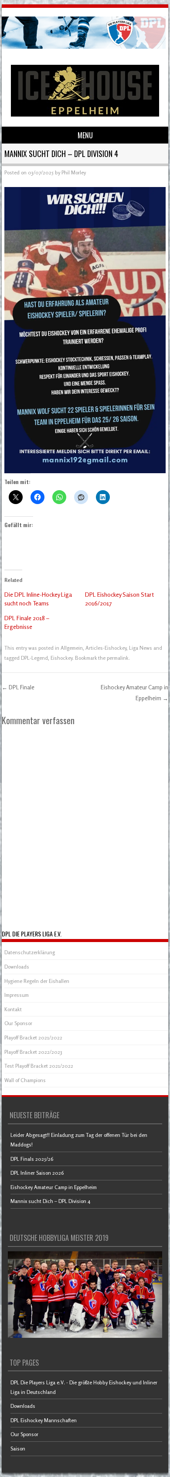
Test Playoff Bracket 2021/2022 (38, 1066)
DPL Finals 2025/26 (31, 1159)
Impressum (16, 995)
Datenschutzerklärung (29, 952)
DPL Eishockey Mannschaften (43, 1420)
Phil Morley (73, 172)
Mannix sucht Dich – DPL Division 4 (50, 1201)
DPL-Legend (34, 658)
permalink (118, 658)
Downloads (16, 966)
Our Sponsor (18, 1023)
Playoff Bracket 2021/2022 (33, 1037)
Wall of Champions (25, 1080)
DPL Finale (18, 687)
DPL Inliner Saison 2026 (37, 1173)
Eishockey (61, 658)
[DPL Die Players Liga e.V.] (84, 46)
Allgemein (72, 648)
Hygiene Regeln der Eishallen (36, 981)
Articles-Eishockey (105, 648)
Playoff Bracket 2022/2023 (33, 1052)
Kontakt (13, 1009)
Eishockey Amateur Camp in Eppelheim (53, 1187)
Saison (17, 1448)
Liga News (140, 648)
